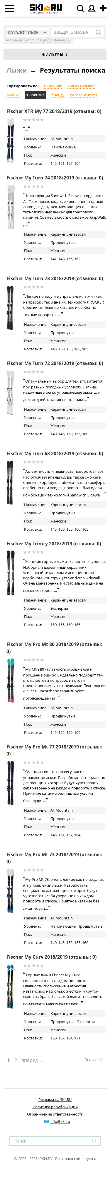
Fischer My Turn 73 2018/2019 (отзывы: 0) (54, 278)
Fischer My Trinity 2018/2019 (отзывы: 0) (53, 543)
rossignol (43, 40)
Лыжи (16, 70)
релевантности (83, 94)
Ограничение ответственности (55, 1114)
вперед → (32, 1060)
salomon (58, 40)
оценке (13, 94)
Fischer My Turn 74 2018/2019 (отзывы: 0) (54, 177)
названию (53, 85)
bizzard (29, 40)
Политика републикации (55, 1106)
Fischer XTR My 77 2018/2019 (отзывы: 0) (53, 111)
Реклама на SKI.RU (55, 1099)
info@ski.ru (60, 1121)
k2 (68, 40)
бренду (58, 94)
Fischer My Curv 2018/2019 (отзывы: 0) (51, 957)
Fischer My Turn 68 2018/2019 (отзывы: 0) (54, 453)
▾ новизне (35, 94)
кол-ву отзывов (81, 85)
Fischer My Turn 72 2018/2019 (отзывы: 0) (54, 363)
